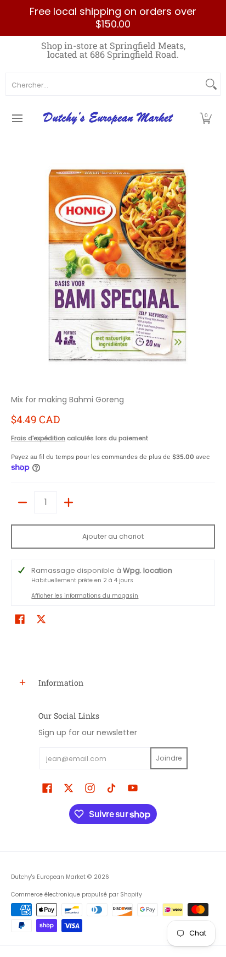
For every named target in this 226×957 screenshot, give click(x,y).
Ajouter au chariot (113, 536)
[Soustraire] (22, 502)
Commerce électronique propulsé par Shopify (76, 894)
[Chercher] (211, 84)
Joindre (169, 758)
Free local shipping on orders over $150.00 (113, 17)
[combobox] (104, 84)
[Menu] (16, 118)
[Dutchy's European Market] (109, 118)
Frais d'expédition (38, 438)
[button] (205, 118)
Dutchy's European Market (48, 877)
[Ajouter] (68, 502)
